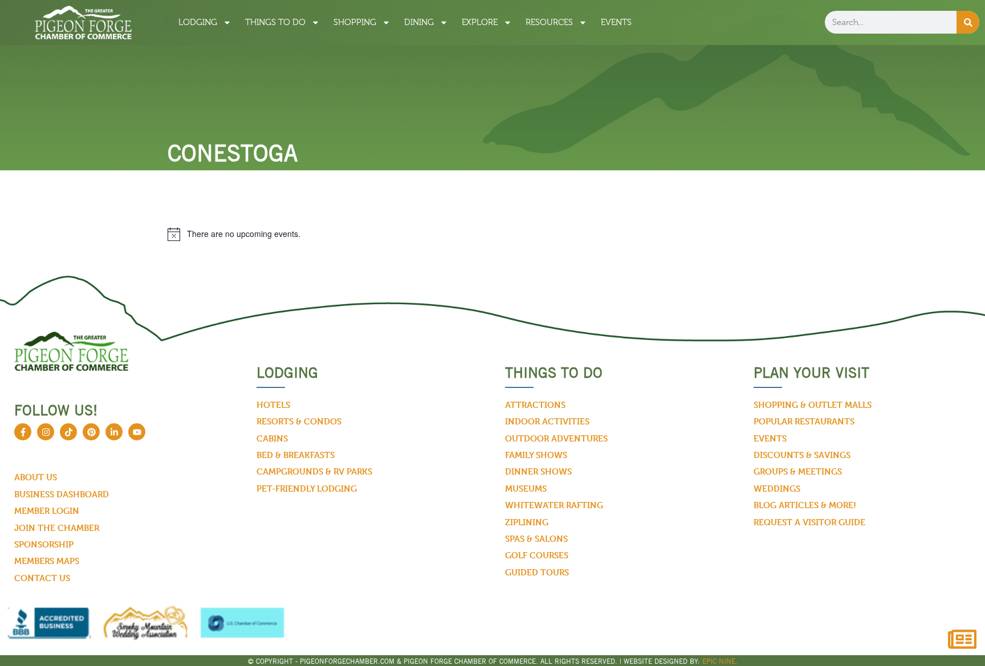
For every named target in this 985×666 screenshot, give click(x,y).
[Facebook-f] (22, 431)
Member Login (46, 510)
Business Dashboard (61, 494)
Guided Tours (537, 572)
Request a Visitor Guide (809, 522)
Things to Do (275, 22)
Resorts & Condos (299, 421)
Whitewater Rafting (554, 505)
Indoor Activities (547, 421)
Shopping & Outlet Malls (813, 404)
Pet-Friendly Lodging (307, 488)
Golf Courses (536, 555)
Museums (526, 488)
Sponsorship (44, 544)
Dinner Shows (538, 471)
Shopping (354, 22)
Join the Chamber (56, 527)
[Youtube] (136, 431)
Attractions (535, 404)
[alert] (492, 234)
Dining (419, 22)
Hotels (273, 404)
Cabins (272, 438)
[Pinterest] (91, 431)
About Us (35, 477)
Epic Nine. (720, 661)
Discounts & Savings (802, 455)
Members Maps (46, 560)
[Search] (967, 22)
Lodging (197, 22)
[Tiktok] (68, 431)
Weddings (777, 488)
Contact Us (42, 578)
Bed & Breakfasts (296, 455)
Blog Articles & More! (805, 505)
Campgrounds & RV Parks (314, 471)
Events (616, 22)
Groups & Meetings (798, 471)
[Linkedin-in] (114, 431)
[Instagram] (45, 431)
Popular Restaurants (804, 421)
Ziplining (526, 522)
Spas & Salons (536, 538)
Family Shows (536, 455)
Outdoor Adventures (556, 438)
